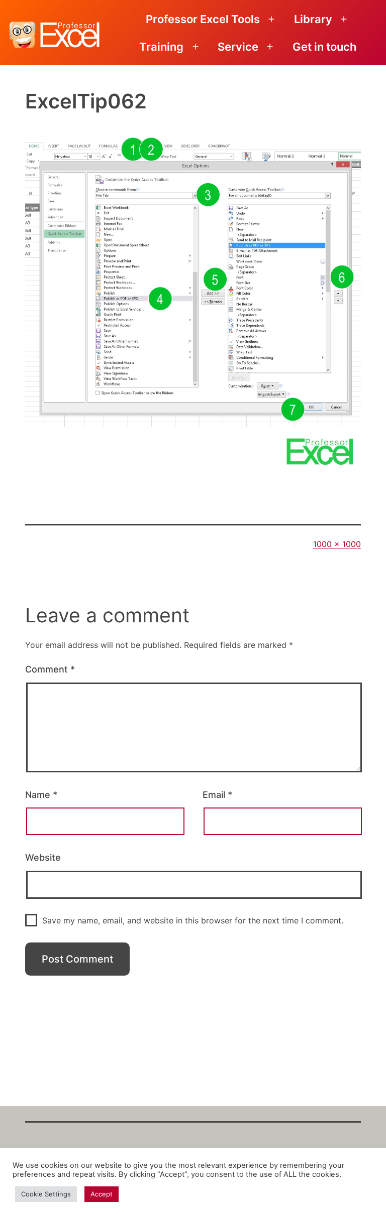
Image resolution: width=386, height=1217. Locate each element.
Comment (50, 669)
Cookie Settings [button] (46, 1194)
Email (217, 794)
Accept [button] (101, 1194)
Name (41, 794)
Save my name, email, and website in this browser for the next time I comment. (192, 920)
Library (313, 19)
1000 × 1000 (337, 544)
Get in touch (324, 46)
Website (43, 857)
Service (238, 46)
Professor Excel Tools (203, 19)
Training (161, 46)
